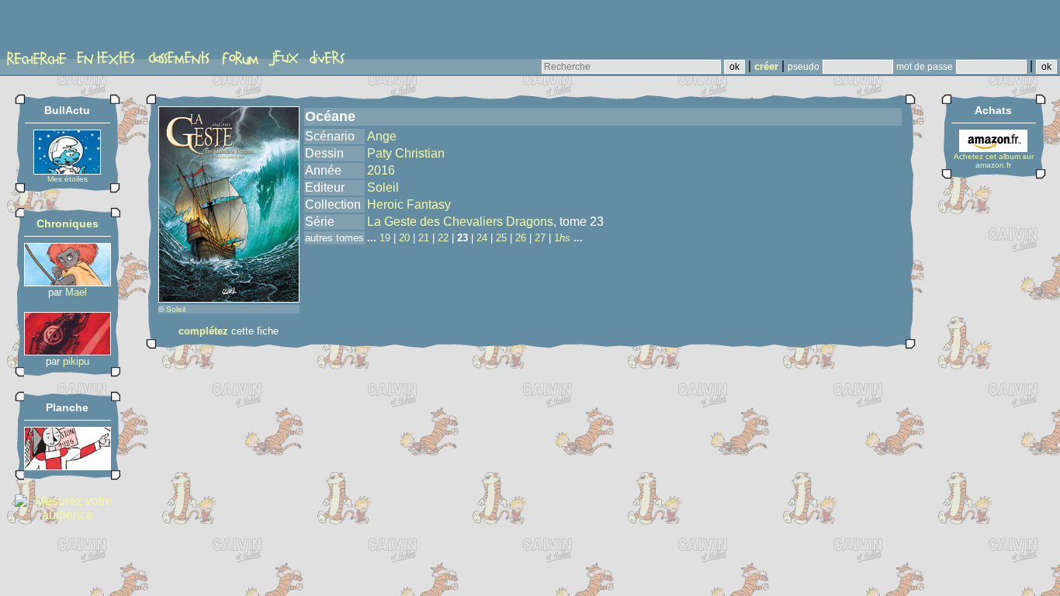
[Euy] (67, 282)
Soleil (175, 309)
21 (423, 238)
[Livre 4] (67, 351)
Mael (76, 292)
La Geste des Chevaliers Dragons (460, 221)
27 (540, 238)
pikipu (76, 361)
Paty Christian (406, 153)
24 (481, 238)
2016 (381, 170)
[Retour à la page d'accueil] (65, 28)
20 (404, 238)
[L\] (67, 466)
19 (384, 238)
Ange (382, 136)
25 (501, 238)
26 (520, 238)
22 (443, 238)
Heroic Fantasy (409, 204)
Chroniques (67, 223)
